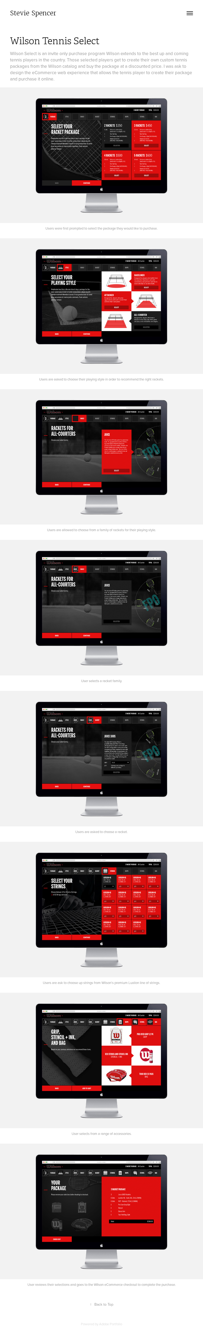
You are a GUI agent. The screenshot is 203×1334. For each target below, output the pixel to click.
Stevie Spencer (33, 13)
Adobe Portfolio (110, 1324)
